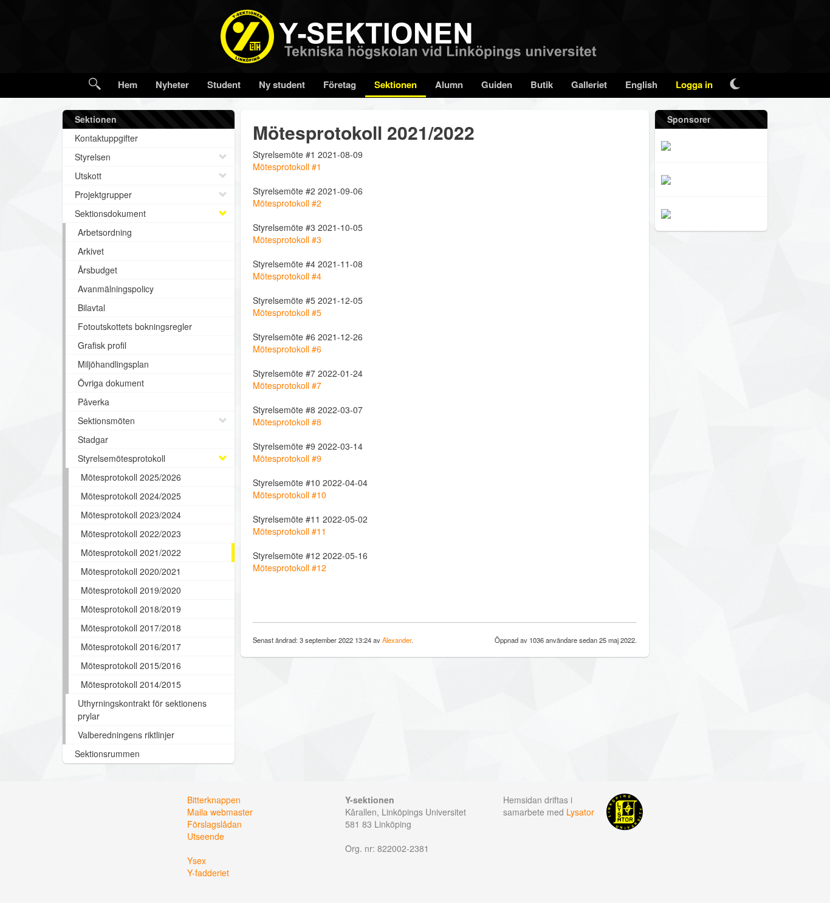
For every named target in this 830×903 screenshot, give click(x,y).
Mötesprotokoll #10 (289, 495)
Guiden (496, 84)
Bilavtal (91, 307)
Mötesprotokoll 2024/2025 (131, 496)
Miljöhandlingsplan (113, 364)
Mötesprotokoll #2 (288, 203)
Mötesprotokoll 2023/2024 (131, 515)
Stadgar (93, 439)
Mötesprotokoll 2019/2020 (131, 590)
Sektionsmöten (106, 420)
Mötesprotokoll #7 (287, 385)
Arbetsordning (105, 232)
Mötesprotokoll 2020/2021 (131, 571)
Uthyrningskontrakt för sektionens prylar (142, 709)
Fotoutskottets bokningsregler (135, 326)
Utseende (205, 836)
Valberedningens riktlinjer (126, 735)
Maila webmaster (220, 812)
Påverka (93, 402)
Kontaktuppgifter (106, 138)
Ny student (282, 84)
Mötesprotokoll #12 (289, 567)
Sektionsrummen (107, 753)
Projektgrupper (103, 194)
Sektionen (395, 84)
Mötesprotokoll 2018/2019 (131, 609)
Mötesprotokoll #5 (288, 312)
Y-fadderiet (208, 873)
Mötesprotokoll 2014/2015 (131, 684)
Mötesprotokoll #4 (288, 276)
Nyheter (172, 84)
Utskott (88, 176)
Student (224, 84)
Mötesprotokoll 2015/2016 (131, 665)
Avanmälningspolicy (116, 289)
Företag (339, 84)
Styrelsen (93, 157)
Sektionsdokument (110, 213)
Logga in (694, 84)
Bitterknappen (214, 800)
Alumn (449, 84)
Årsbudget (97, 270)
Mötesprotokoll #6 (287, 349)
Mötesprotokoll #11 (289, 531)
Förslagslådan (214, 824)
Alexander (396, 640)
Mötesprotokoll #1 (287, 166)
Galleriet (589, 84)
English (641, 84)
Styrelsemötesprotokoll (121, 458)
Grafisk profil (102, 345)
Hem (127, 84)
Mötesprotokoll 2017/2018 (131, 628)
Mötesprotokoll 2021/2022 (131, 552)
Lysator (580, 812)
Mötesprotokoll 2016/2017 (131, 646)
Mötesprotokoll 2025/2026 (131, 477)
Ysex (196, 860)
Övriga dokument (111, 383)
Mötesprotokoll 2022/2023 (131, 533)
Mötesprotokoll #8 (287, 422)
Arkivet (91, 251)
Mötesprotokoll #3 (288, 239)
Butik (541, 84)
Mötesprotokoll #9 (287, 458)
